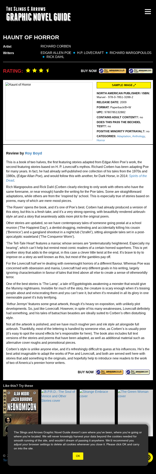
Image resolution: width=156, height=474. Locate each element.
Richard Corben (56, 46)
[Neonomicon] (20, 413)
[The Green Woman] (135, 413)
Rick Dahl (55, 57)
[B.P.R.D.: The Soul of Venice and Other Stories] (58, 413)
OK (78, 456)
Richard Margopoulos (131, 53)
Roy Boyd (33, 153)
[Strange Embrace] (97, 413)
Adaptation (124, 136)
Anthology (138, 136)
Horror (101, 140)
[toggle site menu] (148, 12)
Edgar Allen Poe (56, 53)
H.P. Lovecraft (90, 53)
